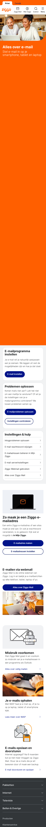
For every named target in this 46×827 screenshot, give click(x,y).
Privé (7, 3)
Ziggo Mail (17, 12)
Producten (8, 818)
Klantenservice (10, 824)
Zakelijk (18, 3)
